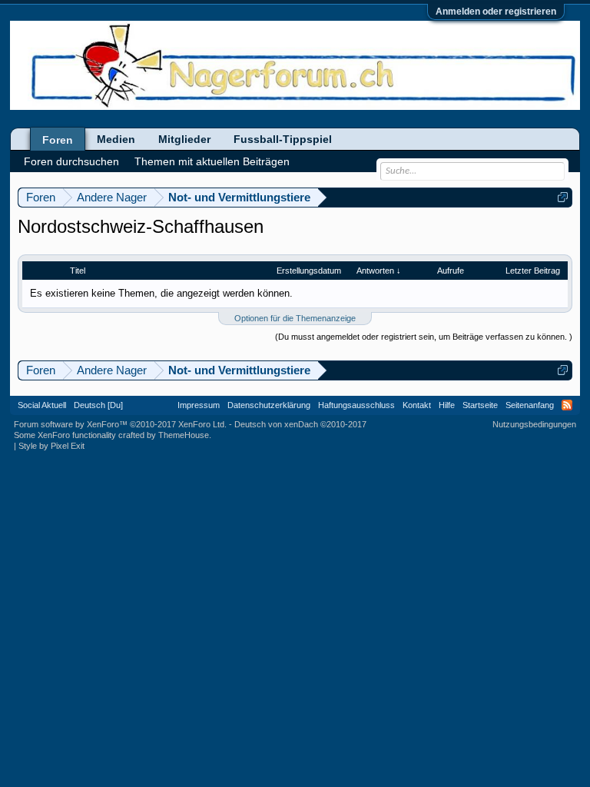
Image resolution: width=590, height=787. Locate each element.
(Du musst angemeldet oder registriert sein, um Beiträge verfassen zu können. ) (423, 336)
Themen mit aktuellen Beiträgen (212, 161)
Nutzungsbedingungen (534, 424)
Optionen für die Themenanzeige (295, 318)
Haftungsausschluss (356, 405)
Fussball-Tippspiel (283, 139)
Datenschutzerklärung (268, 405)
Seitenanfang (529, 405)
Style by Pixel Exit (51, 445)
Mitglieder (184, 139)
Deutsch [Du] (98, 405)
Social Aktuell (42, 405)
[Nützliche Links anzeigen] (563, 197)
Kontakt (417, 405)
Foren (57, 140)
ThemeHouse (183, 435)
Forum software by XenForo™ (120, 424)
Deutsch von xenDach (300, 424)
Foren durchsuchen (71, 161)
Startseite (480, 405)
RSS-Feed (567, 405)
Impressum (198, 405)
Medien (116, 139)
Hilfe (447, 405)
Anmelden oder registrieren (496, 11)
